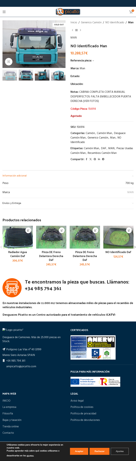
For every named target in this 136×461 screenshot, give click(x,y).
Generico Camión (91, 22)
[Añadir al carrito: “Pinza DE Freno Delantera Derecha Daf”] (62, 230)
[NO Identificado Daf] (118, 237)
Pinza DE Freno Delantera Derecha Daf (51, 255)
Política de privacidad (83, 414)
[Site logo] (68, 11)
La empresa (9, 407)
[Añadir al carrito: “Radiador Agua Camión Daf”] (28, 230)
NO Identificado (114, 22)
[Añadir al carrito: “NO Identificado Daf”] (129, 230)
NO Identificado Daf (118, 251)
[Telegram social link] (103, 159)
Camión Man (104, 133)
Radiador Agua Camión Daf (17, 253)
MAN (73, 37)
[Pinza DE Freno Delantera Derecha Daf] (51, 237)
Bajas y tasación (11, 420)
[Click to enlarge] (8, 61)
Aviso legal (77, 401)
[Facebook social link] (86, 159)
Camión (90, 133)
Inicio (73, 22)
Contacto (8, 433)
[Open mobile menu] (4, 11)
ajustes (30, 455)
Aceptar (79, 451)
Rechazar (99, 451)
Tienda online (10, 427)
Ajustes (120, 451)
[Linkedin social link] (99, 159)
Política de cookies (81, 407)
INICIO (6, 401)
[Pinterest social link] (95, 159)
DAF (103, 148)
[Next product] (80, 30)
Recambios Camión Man (102, 153)
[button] (5, 44)
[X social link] (90, 159)
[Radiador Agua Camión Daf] (17, 237)
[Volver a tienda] (76, 30)
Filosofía (7, 414)
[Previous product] (72, 30)
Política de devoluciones (85, 420)
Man (131, 22)
